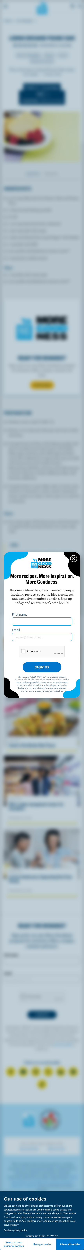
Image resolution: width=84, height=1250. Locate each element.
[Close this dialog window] (73, 558)
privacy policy (42, 690)
